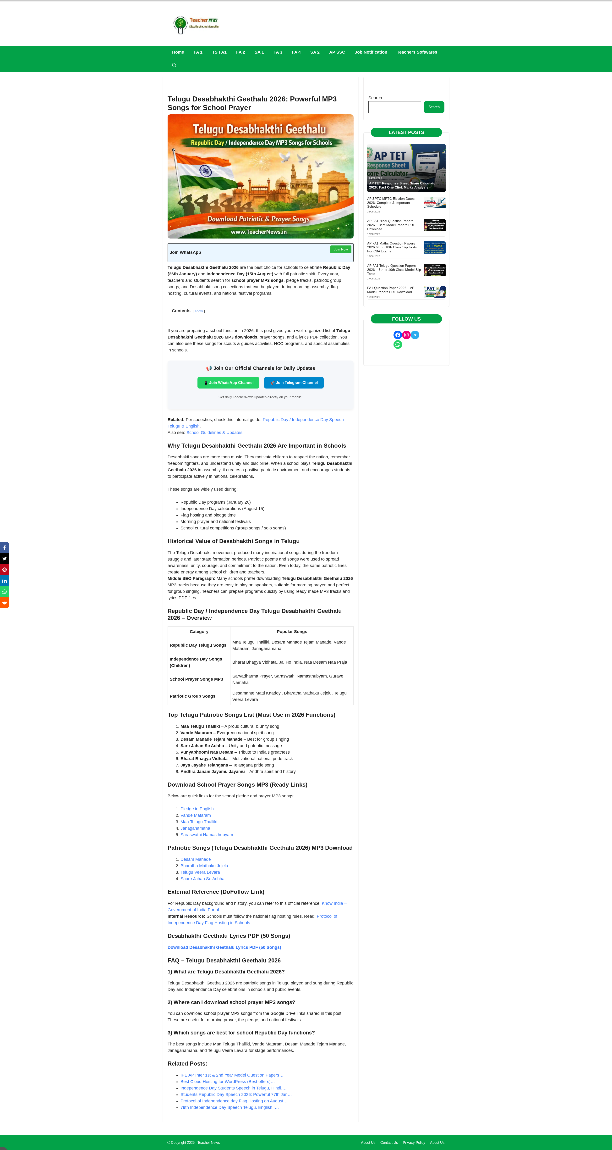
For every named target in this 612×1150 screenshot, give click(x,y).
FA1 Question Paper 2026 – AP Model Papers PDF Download (390, 290)
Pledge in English (197, 808)
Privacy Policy (414, 1142)
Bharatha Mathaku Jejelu (204, 865)
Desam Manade (195, 859)
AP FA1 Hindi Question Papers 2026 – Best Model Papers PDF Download (391, 225)
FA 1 (198, 52)
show (199, 311)
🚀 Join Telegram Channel (294, 383)
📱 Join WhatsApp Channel (228, 383)
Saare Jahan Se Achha (202, 878)
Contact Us (389, 1142)
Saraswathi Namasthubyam (206, 834)
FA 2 (240, 52)
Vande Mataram (195, 815)
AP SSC (337, 52)
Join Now (341, 249)
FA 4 (296, 52)
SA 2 (315, 52)
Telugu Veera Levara (200, 872)
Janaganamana (195, 828)
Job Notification (371, 52)
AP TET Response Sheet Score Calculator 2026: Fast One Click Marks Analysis (403, 185)
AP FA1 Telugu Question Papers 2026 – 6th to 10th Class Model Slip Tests (394, 270)
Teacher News (208, 1142)
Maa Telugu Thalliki (198, 821)
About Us (368, 1142)
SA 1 (259, 52)
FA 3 (277, 52)
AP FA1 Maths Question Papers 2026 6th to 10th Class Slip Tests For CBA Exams (392, 247)
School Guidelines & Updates (214, 432)
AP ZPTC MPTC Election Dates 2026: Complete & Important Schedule (391, 203)
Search (375, 97)
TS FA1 (219, 52)
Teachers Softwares (417, 52)
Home (178, 52)
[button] (174, 65)
